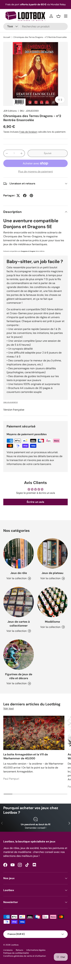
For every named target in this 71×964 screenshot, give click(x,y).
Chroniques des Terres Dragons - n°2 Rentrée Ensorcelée (40, 37)
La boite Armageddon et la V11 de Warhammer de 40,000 (25, 756)
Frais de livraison (28, 131)
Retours (19, 950)
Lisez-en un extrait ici (10, 402)
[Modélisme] (52, 602)
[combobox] (35, 26)
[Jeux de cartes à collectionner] (18, 602)
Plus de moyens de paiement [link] (35, 171)
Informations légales (35, 950)
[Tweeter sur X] (18, 195)
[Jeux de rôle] (18, 553)
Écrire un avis (35, 502)
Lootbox (14, 945)
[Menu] (65, 16)
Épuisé (47, 153)
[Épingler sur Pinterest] (31, 195)
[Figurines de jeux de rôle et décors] (18, 654)
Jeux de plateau (52, 573)
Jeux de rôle (18, 573)
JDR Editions (10, 110)
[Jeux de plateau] (52, 553)
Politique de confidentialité (16, 953)
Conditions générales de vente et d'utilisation (24, 956)
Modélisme (52, 621)
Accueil (6, 37)
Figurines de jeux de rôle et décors (18, 676)
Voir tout (8, 708)
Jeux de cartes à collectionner (18, 623)
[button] (58, 16)
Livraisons (8, 950)
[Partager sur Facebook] (24, 195)
